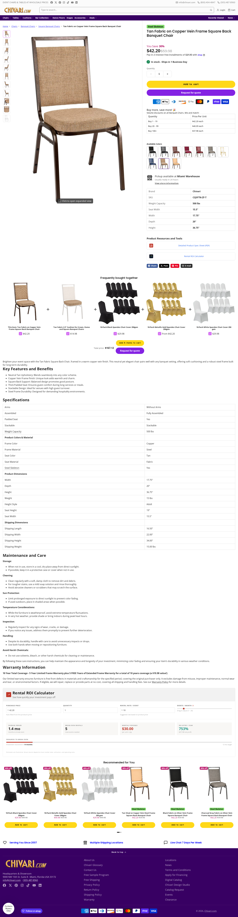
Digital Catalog (173, 879)
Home (5, 26)
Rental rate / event (129, 705)
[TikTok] (68, 2)
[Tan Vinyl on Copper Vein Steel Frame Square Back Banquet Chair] (175, 163)
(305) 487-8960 (30, 880)
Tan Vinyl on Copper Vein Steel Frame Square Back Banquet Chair (138, 798)
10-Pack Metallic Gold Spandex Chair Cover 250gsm (166, 305)
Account (221, 10)
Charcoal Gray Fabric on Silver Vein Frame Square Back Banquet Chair (216, 798)
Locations (170, 860)
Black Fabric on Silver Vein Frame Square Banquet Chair (177, 798)
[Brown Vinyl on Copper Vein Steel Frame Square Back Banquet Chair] (175, 151)
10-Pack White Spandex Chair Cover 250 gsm (213, 305)
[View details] (25, 863)
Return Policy (91, 889)
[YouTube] (72, 2)
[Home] (17, 10)
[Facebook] (51, 2)
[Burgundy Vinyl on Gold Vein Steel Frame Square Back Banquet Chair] (199, 151)
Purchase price (13, 705)
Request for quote (191, 92)
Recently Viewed (216, 17)
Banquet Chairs (28, 26)
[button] (8, 908)
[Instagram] (64, 2)
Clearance (171, 899)
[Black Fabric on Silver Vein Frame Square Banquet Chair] (152, 151)
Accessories (80, 17)
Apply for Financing (176, 875)
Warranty (89, 899)
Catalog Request (174, 889)
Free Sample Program (96, 875)
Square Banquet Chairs (49, 26)
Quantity (151, 68)
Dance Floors (59, 17)
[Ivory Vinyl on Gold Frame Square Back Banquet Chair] (223, 151)
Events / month (185, 705)
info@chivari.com (187, 2)
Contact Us (90, 870)
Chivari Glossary (93, 865)
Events (169, 894)
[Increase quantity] (167, 74)
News (230, 17)
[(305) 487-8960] (226, 2)
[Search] (211, 10)
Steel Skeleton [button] (12, 467)
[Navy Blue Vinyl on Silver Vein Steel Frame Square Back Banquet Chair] (152, 163)
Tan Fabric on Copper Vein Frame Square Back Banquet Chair (24, 309)
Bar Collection (42, 17)
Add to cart (191, 84)
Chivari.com (210, 910)
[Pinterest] (60, 2)
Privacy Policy (92, 884)
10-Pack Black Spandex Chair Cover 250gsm (119, 304)
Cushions (27, 17)
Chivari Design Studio (177, 884)
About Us (89, 860)
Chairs (6, 17)
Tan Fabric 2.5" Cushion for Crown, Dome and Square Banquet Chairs (71, 305)
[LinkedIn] (76, 2)
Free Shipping (92, 879)
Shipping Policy (93, 894)
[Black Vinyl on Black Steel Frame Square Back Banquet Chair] (164, 151)
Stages (70, 17)
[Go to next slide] (234, 799)
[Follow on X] (56, 2)
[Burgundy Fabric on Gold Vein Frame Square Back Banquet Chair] (187, 151)
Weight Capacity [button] (13, 431)
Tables (16, 17)
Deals (92, 17)
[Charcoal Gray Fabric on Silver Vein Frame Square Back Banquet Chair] (211, 151)
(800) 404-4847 (208, 2)
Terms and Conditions (178, 870)
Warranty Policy (160, 681)
